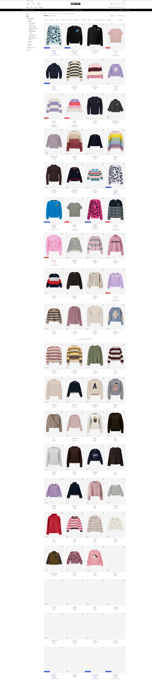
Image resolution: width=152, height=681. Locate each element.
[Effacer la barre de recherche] (124, 7)
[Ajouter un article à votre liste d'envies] (62, 24)
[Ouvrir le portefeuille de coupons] (111, 4)
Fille (49, 13)
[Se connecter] (115, 4)
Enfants (39, 3)
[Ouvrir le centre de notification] (118, 4)
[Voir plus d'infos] (54, 55)
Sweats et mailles (67, 13)
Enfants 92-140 (54, 13)
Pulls (73, 13)
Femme (28, 3)
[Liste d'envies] (121, 4)
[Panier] (125, 4)
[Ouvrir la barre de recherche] (109, 7)
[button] (113, 16)
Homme (33, 3)
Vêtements (60, 13)
